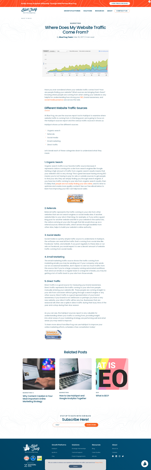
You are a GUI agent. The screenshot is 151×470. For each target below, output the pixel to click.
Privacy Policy (99, 462)
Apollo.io (54, 452)
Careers (114, 452)
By (65, 37)
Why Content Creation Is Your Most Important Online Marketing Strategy (38, 399)
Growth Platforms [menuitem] (72, 11)
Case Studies (96, 452)
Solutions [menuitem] (87, 11)
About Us (115, 448)
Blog (93, 448)
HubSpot (54, 448)
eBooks (94, 456)
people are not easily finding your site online (74, 184)
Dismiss (75, 466)
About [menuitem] (110, 11)
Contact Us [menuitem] (121, 11)
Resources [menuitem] (99, 11)
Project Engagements (78, 456)
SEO (81, 97)
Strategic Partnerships (79, 448)
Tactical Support (77, 452)
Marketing (75, 23)
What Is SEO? (102, 395)
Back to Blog (26, 18)
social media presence (54, 100)
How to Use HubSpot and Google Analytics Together (72, 397)
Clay (53, 456)
